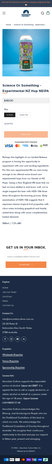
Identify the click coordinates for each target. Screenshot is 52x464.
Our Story (7, 296)
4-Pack (10, 115)
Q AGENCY (30, 451)
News (5, 301)
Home (8, 25)
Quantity (8, 124)
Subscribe (24, 265)
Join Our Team (9, 292)
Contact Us (8, 305)
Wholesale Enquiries (12, 354)
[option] (26, 52)
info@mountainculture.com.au (18, 319)
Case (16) (23, 115)
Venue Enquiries (10, 361)
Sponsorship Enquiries (13, 367)
